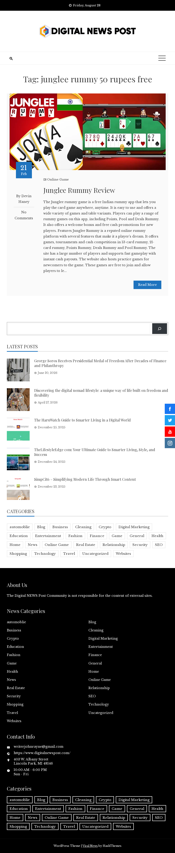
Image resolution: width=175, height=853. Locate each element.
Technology (45, 553)
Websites (123, 553)
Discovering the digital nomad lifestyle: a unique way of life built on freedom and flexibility (101, 393)
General (137, 536)
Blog (41, 527)
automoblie (20, 527)
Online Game (58, 179)
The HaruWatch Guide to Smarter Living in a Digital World (82, 420)
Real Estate (85, 545)
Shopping (18, 553)
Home (15, 545)
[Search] (159, 328)
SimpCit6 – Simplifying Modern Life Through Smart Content (85, 479)
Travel (69, 553)
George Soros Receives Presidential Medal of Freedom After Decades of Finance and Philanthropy (100, 363)
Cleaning (83, 527)
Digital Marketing (133, 527)
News (32, 545)
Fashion (75, 536)
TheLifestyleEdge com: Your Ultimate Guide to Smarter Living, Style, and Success (94, 452)
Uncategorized (95, 553)
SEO (159, 545)
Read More (147, 285)
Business (60, 527)
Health (157, 536)
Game (117, 536)
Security (140, 545)
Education (19, 536)
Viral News (90, 846)
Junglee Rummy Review (79, 190)
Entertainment (48, 536)
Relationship (114, 545)
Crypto (105, 527)
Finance (97, 536)
